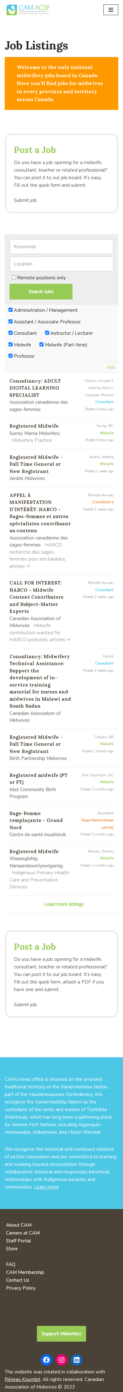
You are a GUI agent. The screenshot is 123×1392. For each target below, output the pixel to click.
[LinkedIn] (76, 1360)
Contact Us (17, 1280)
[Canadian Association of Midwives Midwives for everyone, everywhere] (28, 9)
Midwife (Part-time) (65, 345)
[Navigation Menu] (110, 9)
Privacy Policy (21, 1288)
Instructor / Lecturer (71, 333)
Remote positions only (41, 278)
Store (12, 1249)
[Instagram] (61, 1360)
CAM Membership (25, 1272)
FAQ (10, 1264)
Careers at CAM (23, 1233)
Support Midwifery (61, 1334)
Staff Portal (18, 1241)
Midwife (22, 345)
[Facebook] (46, 1360)
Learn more (46, 1187)
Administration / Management (45, 310)
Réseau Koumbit (22, 1379)
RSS (111, 367)
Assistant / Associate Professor (47, 322)
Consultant (25, 333)
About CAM (19, 1225)
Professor (24, 356)
